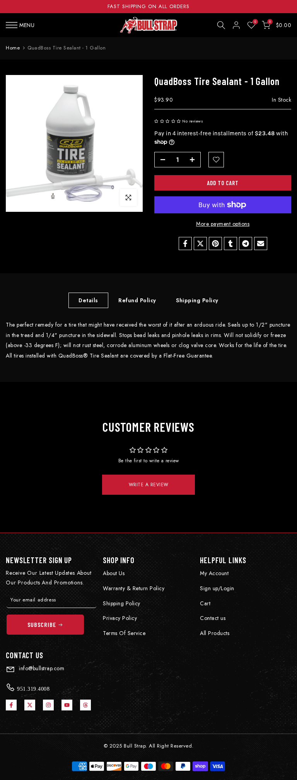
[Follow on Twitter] (29, 705)
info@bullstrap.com (41, 668)
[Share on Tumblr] (230, 243)
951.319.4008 (32, 688)
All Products (214, 633)
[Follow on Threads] (85, 705)
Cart (205, 603)
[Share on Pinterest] (215, 243)
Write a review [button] (149, 484)
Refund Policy (137, 300)
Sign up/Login (217, 588)
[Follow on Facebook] (11, 705)
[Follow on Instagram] (48, 705)
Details (88, 300)
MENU (26, 25)
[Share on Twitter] (200, 243)
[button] (168, 121)
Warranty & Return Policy (133, 588)
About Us (114, 573)
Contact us (212, 618)
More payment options (222, 224)
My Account (214, 573)
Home (13, 47)
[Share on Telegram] (245, 243)
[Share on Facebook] (185, 243)
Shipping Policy (197, 300)
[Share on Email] (260, 243)
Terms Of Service (124, 633)
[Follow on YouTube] (66, 705)
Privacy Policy (120, 618)
